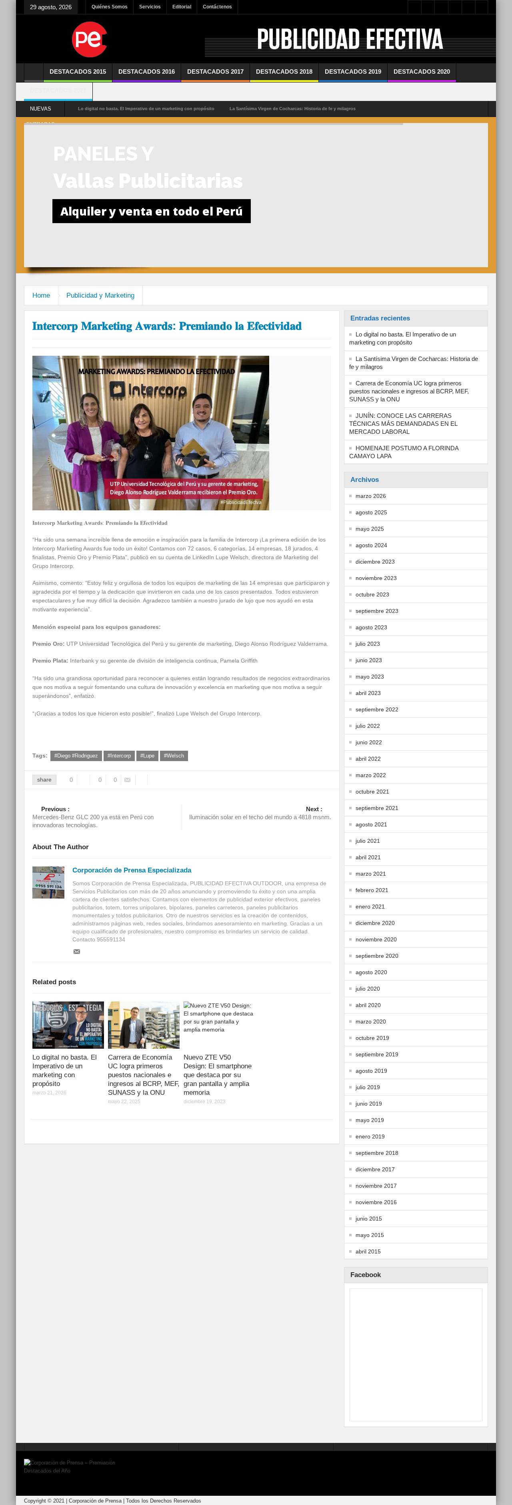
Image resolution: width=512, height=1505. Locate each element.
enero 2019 (370, 1136)
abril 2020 (368, 1005)
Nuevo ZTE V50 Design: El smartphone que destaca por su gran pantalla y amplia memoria (218, 1075)
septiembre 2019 (377, 1054)
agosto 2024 (371, 545)
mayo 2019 (370, 1120)
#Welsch (174, 756)
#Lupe (147, 756)
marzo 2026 (371, 496)
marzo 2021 (371, 873)
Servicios (150, 7)
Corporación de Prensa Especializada (131, 870)
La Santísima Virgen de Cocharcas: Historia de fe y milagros (293, 108)
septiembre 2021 (377, 808)
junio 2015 (369, 1218)
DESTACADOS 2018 (284, 71)
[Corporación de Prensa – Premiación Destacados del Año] (90, 39)
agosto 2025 (371, 512)
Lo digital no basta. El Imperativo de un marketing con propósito (146, 108)
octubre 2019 (372, 1038)
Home (41, 295)
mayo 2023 (370, 676)
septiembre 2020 (377, 956)
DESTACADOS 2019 (353, 71)
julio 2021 (368, 841)
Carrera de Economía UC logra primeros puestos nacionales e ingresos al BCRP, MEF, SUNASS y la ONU (144, 1075)
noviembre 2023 (376, 578)
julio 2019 (368, 1087)
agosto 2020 (371, 972)
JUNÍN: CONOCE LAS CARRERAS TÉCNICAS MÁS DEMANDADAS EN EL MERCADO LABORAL (403, 423)
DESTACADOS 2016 (146, 71)
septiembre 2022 (377, 709)
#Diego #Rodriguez (76, 756)
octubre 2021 (372, 791)
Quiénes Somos (110, 7)
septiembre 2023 (377, 611)
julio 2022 (368, 726)
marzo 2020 (371, 1021)
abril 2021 (368, 857)
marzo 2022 (371, 775)
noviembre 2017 (376, 1186)
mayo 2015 (370, 1235)
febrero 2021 (372, 890)
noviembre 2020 (376, 939)
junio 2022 (369, 742)
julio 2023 (368, 644)
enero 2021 (370, 906)
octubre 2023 (372, 594)
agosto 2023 (371, 627)
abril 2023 (368, 693)
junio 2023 (369, 660)
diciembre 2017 (375, 1169)
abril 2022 (368, 759)
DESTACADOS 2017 (215, 71)
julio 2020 (368, 988)
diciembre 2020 (375, 923)
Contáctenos (217, 7)
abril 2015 (368, 1251)
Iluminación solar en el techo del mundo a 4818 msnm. (260, 813)
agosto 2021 (371, 824)
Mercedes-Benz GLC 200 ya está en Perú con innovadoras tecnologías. (93, 817)
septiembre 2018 (377, 1153)
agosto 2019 (371, 1071)
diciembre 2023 (375, 561)
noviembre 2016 (376, 1202)
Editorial (181, 7)
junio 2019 (369, 1103)
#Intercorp (119, 756)
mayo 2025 (370, 529)
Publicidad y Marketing (100, 295)
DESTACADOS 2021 (58, 90)
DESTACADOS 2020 (422, 71)
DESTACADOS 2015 (78, 71)
